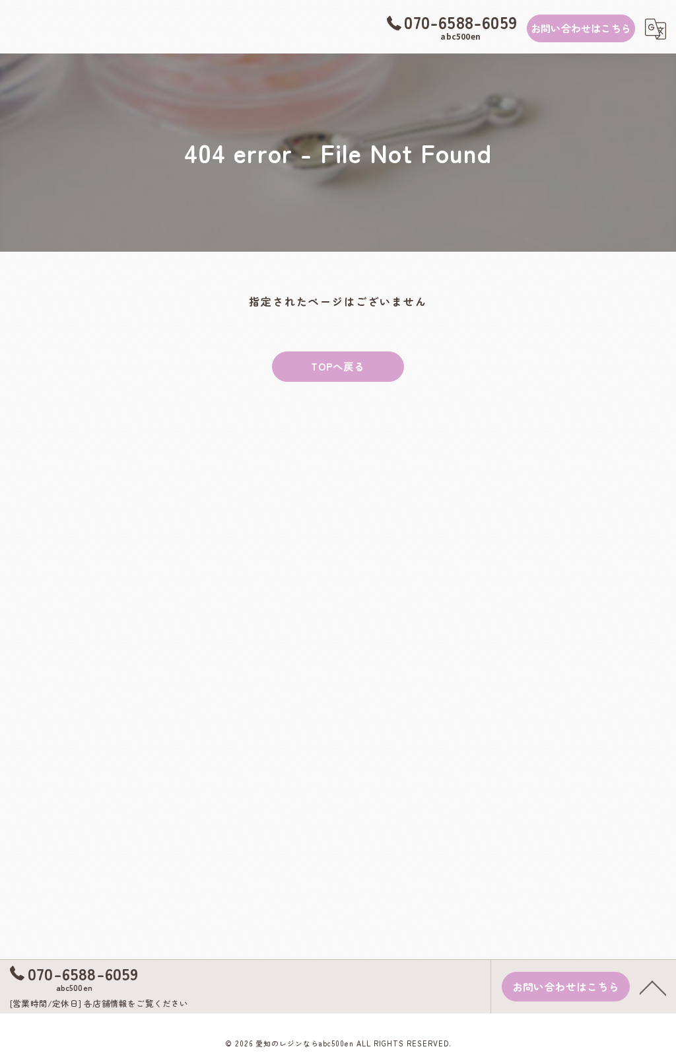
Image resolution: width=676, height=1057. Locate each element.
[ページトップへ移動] (653, 987)
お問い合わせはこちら (581, 28)
